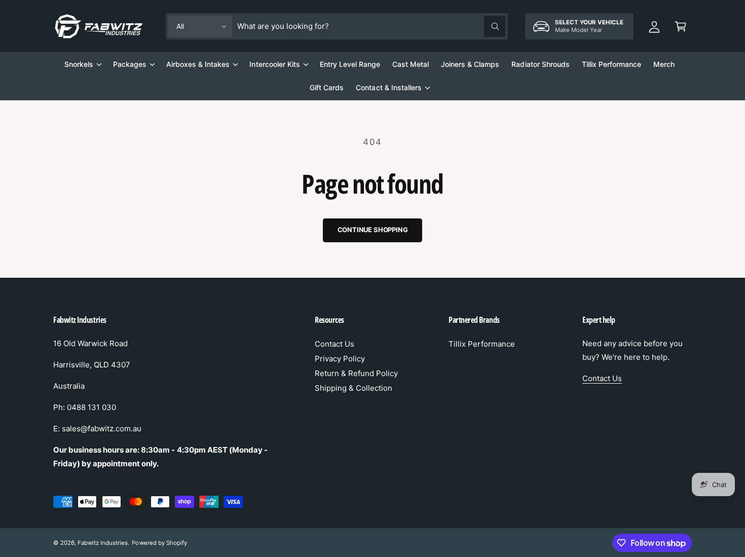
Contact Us (334, 344)
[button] (680, 26)
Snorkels (78, 64)
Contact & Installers (388, 87)
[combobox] (371, 26)
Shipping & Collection (353, 388)
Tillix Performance (482, 344)
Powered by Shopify (159, 542)
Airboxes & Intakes (198, 64)
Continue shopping (373, 230)
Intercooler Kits (274, 64)
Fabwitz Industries (103, 542)
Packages (129, 64)
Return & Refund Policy (356, 373)
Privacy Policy (340, 358)
